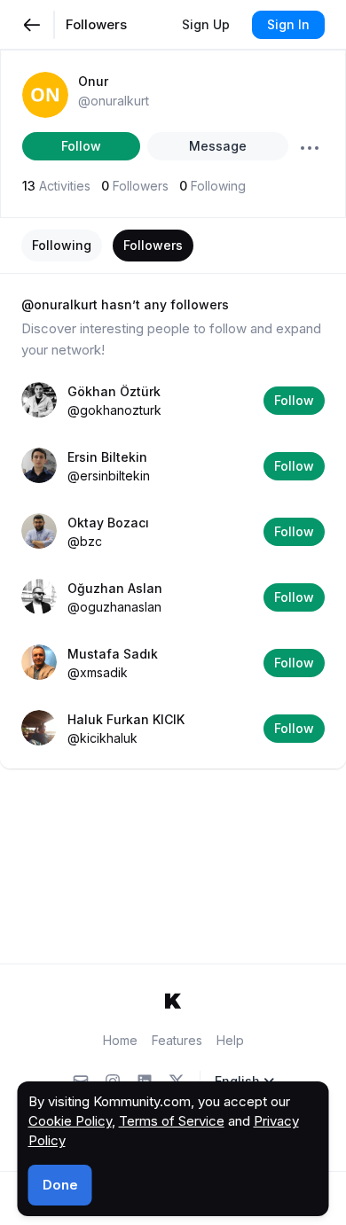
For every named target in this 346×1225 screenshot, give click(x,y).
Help (230, 1040)
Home (120, 1040)
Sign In (288, 24)
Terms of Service (171, 1120)
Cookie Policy (70, 1120)
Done (60, 1184)
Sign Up (206, 24)
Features (177, 1040)
